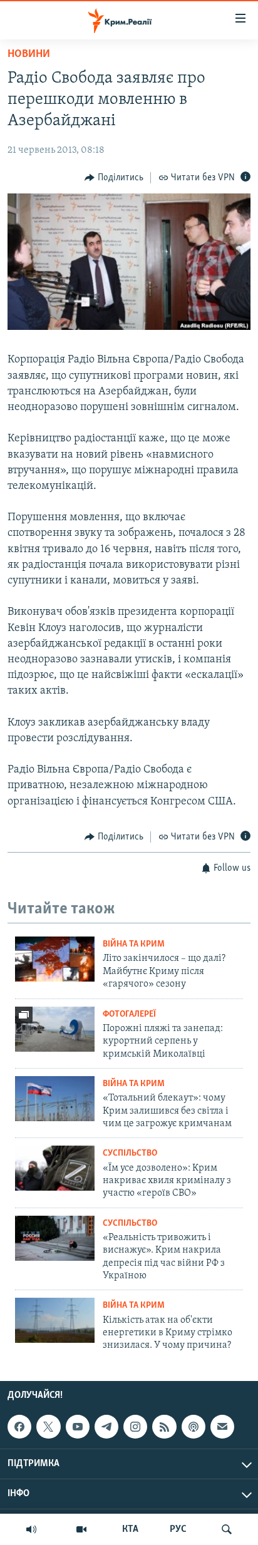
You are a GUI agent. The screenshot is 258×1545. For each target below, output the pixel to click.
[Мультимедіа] (81, 1529)
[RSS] (164, 1427)
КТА (130, 1529)
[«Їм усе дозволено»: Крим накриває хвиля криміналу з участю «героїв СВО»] (55, 1168)
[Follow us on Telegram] (106, 1427)
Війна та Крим (134, 944)
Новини (29, 54)
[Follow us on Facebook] (19, 1427)
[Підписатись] (222, 1427)
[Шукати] (226, 1529)
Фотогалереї (129, 1014)
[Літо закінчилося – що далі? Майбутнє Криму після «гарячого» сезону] (55, 959)
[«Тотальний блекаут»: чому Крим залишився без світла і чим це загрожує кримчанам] (55, 1098)
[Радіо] (31, 1529)
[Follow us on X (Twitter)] (48, 1427)
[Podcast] (193, 1427)
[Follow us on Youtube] (78, 1427)
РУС (178, 1529)
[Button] (114, 178)
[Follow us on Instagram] (135, 1427)
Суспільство (130, 1153)
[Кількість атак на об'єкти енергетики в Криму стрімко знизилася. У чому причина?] (55, 1320)
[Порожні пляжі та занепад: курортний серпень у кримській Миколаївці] (55, 1029)
